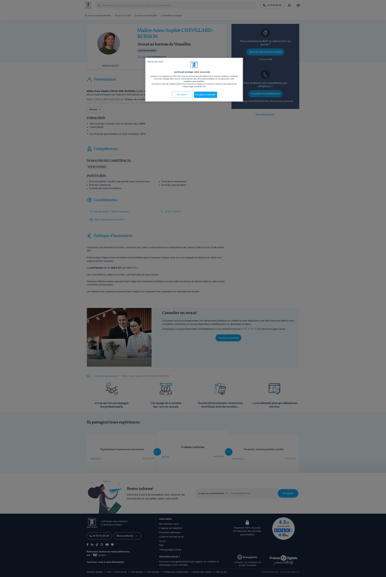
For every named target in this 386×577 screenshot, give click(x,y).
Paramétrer (182, 95)
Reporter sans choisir (155, 61)
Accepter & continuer (205, 95)
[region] (194, 80)
